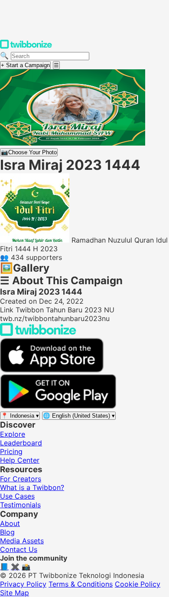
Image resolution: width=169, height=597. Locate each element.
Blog (7, 532)
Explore (12, 434)
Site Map (14, 592)
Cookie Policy (137, 584)
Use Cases (17, 496)
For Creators (20, 478)
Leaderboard (21, 442)
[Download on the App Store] (52, 370)
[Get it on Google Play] (58, 406)
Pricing (11, 451)
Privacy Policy (23, 584)
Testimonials (20, 504)
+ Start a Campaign (25, 65)
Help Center (19, 460)
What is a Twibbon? (32, 487)
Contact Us (18, 549)
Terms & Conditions (81, 584)
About (10, 523)
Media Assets (22, 540)
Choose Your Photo (29, 152)
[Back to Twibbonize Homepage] (38, 333)
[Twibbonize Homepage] (26, 46)
